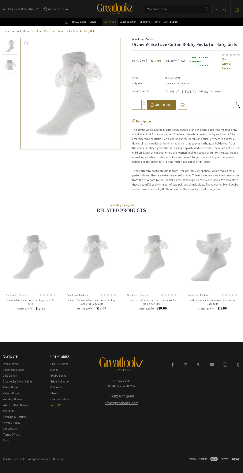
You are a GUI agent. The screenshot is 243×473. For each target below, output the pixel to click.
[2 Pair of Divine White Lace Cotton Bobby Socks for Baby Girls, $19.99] (91, 257)
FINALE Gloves (79, 22)
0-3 (172, 92)
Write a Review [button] (226, 66)
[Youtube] (212, 365)
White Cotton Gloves (15, 405)
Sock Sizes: (140, 92)
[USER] (225, 9)
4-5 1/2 (203, 92)
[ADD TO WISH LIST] (182, 105)
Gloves (93, 22)
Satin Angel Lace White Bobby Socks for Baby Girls (212, 302)
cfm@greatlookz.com (121, 403)
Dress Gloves (11, 364)
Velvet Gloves (11, 393)
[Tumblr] (238, 365)
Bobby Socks (110, 22)
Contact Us (10, 429)
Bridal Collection (128, 22)
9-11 (218, 92)
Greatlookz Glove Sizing (17, 382)
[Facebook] (173, 365)
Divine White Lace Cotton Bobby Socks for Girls (30, 302)
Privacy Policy (11, 423)
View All (55, 405)
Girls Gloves (10, 376)
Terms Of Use (11, 435)
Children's (145, 22)
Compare (216, 10)
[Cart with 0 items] (237, 10)
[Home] (66, 22)
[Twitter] (186, 365)
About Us (8, 411)
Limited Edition (171, 22)
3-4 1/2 (186, 92)
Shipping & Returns (15, 417)
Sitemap (58, 459)
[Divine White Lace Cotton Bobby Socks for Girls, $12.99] (31, 257)
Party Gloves (10, 388)
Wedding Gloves (12, 399)
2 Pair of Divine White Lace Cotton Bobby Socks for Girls (152, 302)
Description (143, 122)
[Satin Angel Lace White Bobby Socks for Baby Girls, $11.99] (212, 257)
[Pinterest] (199, 365)
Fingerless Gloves (13, 370)
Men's (157, 22)
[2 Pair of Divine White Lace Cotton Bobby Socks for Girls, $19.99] (152, 257)
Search (207, 9)
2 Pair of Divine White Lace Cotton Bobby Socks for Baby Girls (91, 302)
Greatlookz (19, 459)
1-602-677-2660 (121, 396)
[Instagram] (225, 365)
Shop (6, 441)
